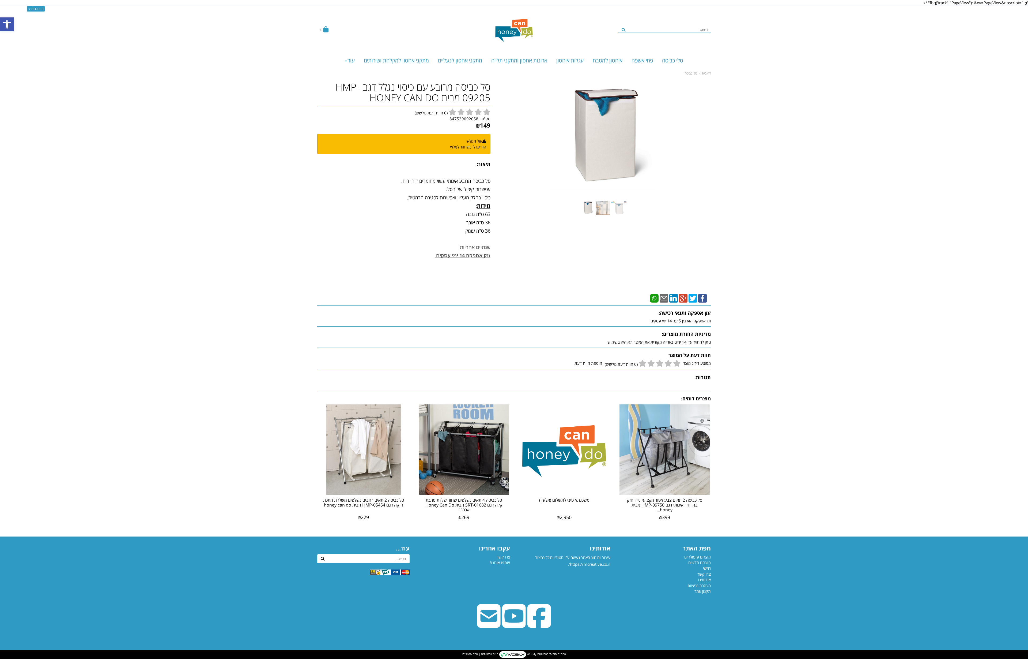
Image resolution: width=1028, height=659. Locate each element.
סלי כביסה (691, 73)
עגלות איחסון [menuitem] (570, 60)
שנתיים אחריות (475, 247)
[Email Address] (489, 624)
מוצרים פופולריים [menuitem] (697, 557)
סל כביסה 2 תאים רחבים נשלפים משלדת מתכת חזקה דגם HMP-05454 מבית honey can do (363, 502)
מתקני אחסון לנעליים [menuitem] (460, 60)
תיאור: (483, 164)
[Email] (664, 297)
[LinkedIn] (673, 297)
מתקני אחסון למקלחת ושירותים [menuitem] (396, 60)
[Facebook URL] (539, 624)
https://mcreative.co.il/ (589, 564)
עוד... (403, 548)
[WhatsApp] (654, 297)
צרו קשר (503, 557)
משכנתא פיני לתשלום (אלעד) (564, 500)
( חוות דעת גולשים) (431, 113)
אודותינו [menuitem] (704, 579)
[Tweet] (693, 297)
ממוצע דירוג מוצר (643, 363)
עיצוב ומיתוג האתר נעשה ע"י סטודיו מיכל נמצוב (572, 561)
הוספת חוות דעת (588, 363)
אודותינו (600, 548)
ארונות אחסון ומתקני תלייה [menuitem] (519, 60)
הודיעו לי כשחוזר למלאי (468, 147)
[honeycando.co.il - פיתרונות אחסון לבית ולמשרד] (514, 30)
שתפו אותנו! (500, 562)
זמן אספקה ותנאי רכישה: (685, 313)
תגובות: (702, 377)
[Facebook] (702, 297)
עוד (351, 60)
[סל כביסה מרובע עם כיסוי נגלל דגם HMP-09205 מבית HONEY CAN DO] (588, 208)
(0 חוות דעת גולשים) (621, 364)
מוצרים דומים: (696, 398)
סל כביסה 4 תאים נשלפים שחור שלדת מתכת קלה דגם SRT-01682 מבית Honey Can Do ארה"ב (463, 504)
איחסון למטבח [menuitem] (607, 60)
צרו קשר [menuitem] (704, 574)
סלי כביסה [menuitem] (672, 60)
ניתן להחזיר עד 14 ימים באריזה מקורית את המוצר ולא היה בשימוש (659, 342)
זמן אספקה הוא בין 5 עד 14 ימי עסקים (681, 320)
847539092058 (463, 118)
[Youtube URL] (514, 624)
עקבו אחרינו (494, 548)
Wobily (531, 654)
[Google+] (683, 297)
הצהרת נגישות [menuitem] (699, 585)
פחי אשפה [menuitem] (642, 60)
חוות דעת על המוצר (689, 355)
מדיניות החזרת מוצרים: (686, 334)
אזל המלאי (474, 141)
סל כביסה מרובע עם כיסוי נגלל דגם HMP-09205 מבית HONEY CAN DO (412, 92)
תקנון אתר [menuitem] (702, 591)
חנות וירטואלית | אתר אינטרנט (480, 654)
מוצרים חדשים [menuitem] (699, 562)
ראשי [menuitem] (707, 568)
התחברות (37, 8)
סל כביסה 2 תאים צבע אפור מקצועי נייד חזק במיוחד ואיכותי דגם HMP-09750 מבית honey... (664, 504)
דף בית (706, 73)
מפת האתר (697, 548)
